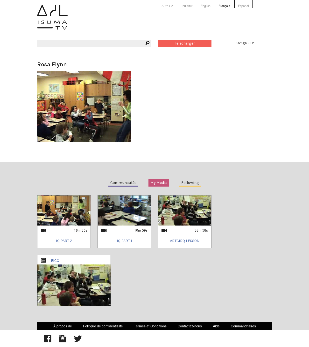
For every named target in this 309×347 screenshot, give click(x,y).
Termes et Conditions (150, 326)
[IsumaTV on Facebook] (48, 341)
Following (190, 182)
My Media (158, 182)
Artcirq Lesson (185, 240)
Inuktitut (187, 6)
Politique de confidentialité (103, 326)
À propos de (62, 326)
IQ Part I (124, 240)
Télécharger (185, 43)
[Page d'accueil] (52, 21)
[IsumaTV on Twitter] (77, 341)
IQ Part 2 (64, 240)
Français (224, 6)
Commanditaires (243, 326)
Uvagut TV (245, 42)
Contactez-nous (190, 326)
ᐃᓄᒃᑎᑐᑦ (168, 6)
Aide (216, 326)
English (206, 6)
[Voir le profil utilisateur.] (84, 106)
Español (243, 6)
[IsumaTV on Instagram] (63, 341)
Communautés (123, 182)
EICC (55, 260)
